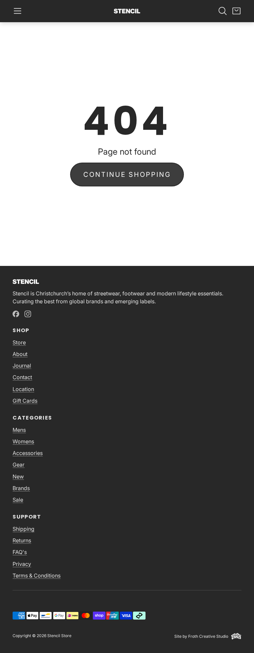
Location (23, 389)
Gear (18, 464)
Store (19, 342)
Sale (18, 499)
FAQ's (20, 552)
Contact (22, 377)
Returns (22, 540)
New (18, 476)
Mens (19, 430)
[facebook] (16, 314)
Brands (21, 488)
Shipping (23, 529)
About (20, 354)
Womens (23, 441)
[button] (17, 11)
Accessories (28, 453)
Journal (22, 365)
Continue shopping (127, 174)
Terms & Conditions (37, 575)
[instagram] (27, 314)
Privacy (22, 564)
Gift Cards (25, 400)
